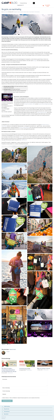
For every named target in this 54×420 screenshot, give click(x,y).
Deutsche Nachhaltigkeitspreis (44, 104)
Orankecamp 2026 (24, 369)
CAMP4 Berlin (24, 139)
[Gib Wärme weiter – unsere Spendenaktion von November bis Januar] (9, 361)
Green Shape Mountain (41, 112)
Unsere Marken (31, 11)
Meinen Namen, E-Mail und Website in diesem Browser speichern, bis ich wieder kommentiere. (21, 397)
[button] (2, 366)
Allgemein (15, 11)
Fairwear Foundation (28, 104)
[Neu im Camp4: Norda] (44, 361)
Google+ (8, 351)
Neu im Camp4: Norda (43, 368)
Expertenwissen (20, 11)
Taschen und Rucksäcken (24, 127)
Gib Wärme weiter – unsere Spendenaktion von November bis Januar (9, 370)
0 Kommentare (37, 11)
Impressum (3, 418)
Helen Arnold (5, 11)
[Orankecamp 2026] (27, 361)
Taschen (21, 137)
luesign (34, 60)
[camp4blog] (9, 2)
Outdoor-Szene (26, 11)
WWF (34, 104)
